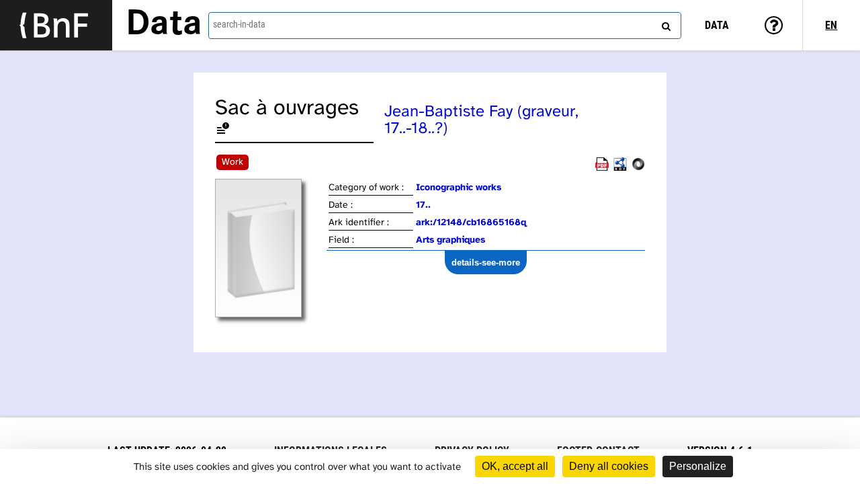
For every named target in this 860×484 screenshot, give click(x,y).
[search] (664, 23)
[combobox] (444, 25)
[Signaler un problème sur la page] (223, 131)
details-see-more (486, 262)
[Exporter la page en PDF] (602, 168)
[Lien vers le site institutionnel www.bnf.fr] (56, 25)
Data (164, 25)
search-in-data (239, 24)
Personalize (697, 466)
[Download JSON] (638, 168)
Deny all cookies (608, 466)
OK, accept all (515, 466)
